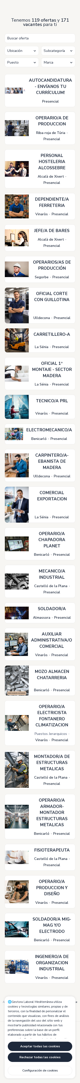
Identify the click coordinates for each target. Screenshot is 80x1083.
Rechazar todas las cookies (40, 1057)
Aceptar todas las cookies (40, 1046)
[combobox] (22, 50)
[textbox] (22, 50)
